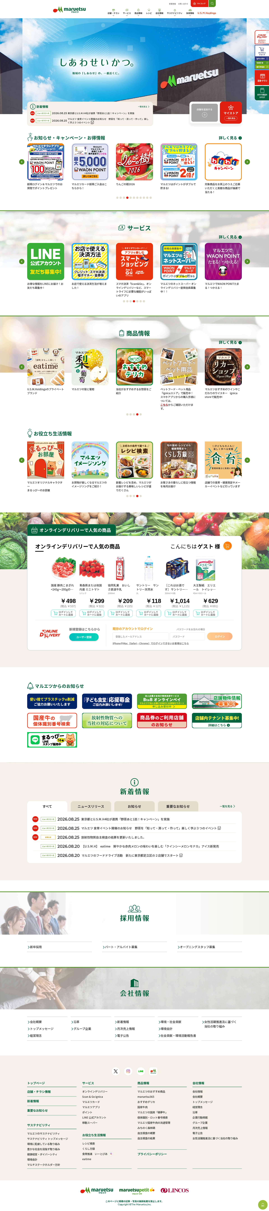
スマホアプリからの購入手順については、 (133, 399)
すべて (47, 806)
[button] (117, 198)
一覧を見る (142, 106)
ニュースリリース (91, 806)
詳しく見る (228, 138)
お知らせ (134, 806)
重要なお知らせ (178, 806)
